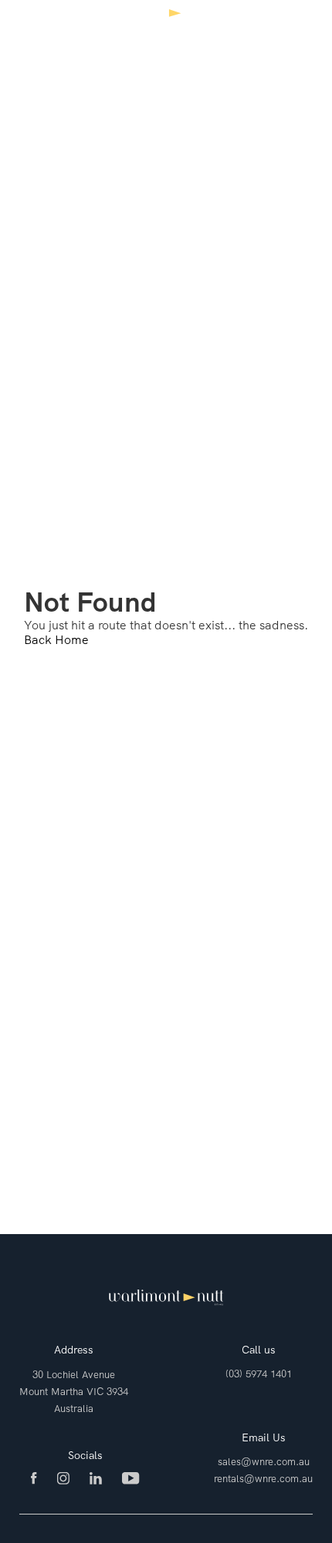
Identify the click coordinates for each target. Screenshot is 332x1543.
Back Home (56, 640)
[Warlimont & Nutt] (165, 24)
